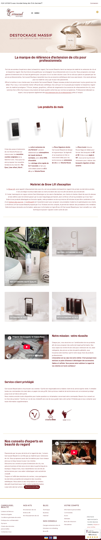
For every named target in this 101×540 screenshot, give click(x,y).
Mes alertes (68, 524)
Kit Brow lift (26, 512)
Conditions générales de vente (11, 517)
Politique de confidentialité (9, 520)
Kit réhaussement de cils (31, 515)
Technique (46, 509)
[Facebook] (68, 3)
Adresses (67, 518)
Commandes (68, 512)
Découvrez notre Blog (32, 487)
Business (46, 512)
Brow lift (45, 531)
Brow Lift (11, 189)
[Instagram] (77, 3)
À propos (4, 523)
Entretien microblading (50, 528)
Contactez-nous (6, 532)
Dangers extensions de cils (51, 525)
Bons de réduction (70, 521)
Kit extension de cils (29, 509)
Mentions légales (6, 514)
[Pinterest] (74, 3)
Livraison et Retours (7, 511)
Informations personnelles (72, 509)
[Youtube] (71, 3)
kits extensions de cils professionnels (58, 92)
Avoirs (66, 515)
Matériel (45, 515)
